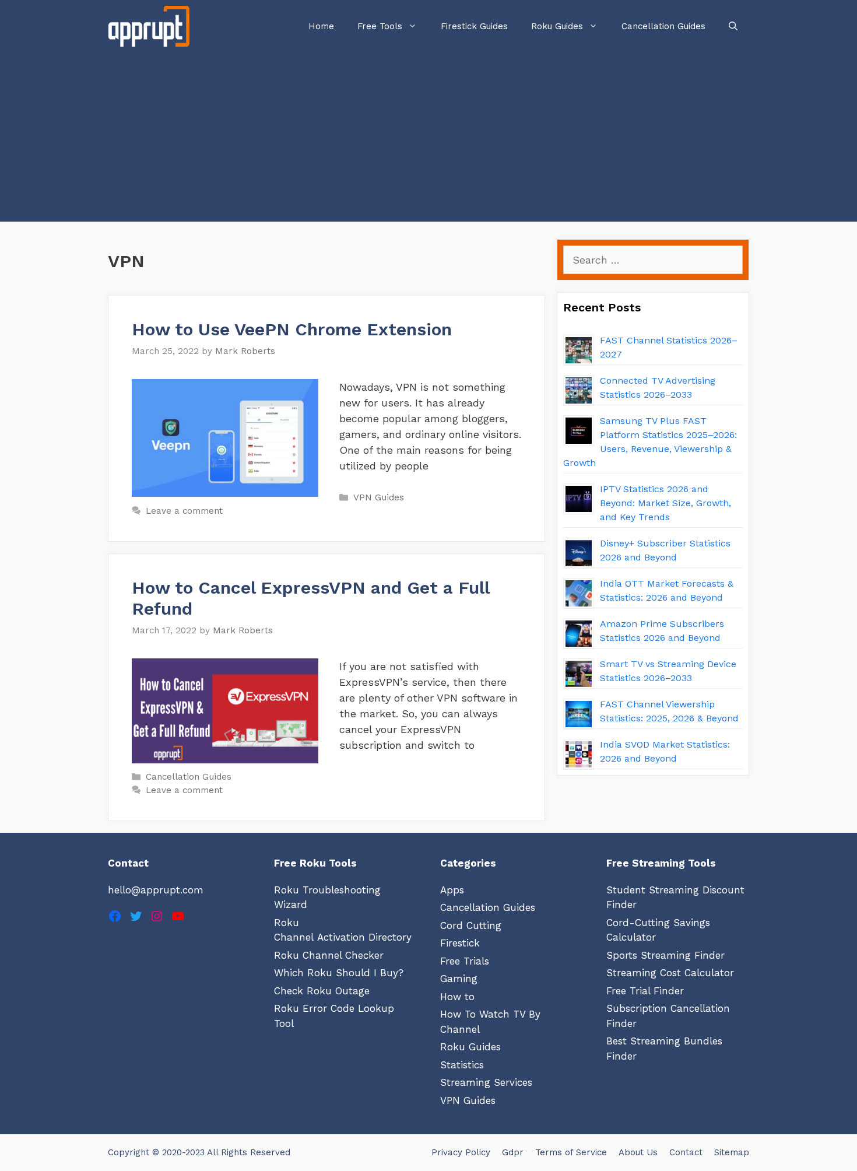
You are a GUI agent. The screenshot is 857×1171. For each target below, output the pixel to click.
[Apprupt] (151, 26)
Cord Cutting (470, 925)
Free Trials (464, 961)
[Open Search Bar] (733, 26)
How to (457, 996)
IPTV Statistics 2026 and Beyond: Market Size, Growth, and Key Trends (665, 503)
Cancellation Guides (663, 26)
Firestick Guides (474, 26)
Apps (452, 890)
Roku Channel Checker (329, 955)
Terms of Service (571, 1152)
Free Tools (379, 26)
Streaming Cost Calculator (670, 973)
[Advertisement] (428, 140)
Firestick (460, 943)
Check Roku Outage (322, 991)
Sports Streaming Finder (665, 955)
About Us (638, 1152)
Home (321, 26)
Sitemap (731, 1152)
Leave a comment (184, 511)
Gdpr (513, 1152)
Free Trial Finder (645, 991)
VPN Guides (378, 497)
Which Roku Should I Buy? (338, 973)
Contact (686, 1152)
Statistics (462, 1065)
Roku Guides (557, 26)
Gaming (458, 978)
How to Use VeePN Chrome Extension (292, 329)
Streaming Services (486, 1082)
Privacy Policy (460, 1152)
